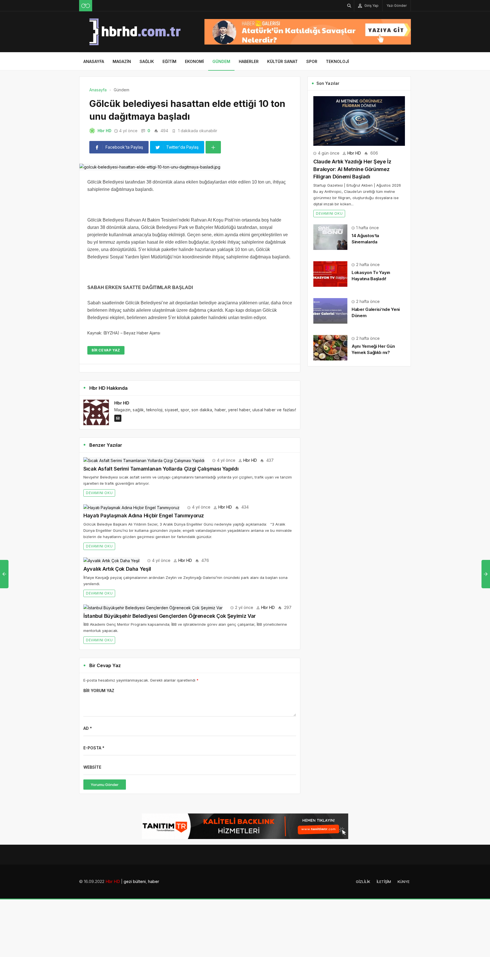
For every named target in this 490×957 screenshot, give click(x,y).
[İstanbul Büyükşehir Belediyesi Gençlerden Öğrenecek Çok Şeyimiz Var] (153, 607)
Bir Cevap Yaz (106, 350)
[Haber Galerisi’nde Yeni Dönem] (330, 310)
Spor (311, 61)
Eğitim (169, 61)
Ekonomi (194, 61)
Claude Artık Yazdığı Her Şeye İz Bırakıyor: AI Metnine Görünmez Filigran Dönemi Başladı (352, 169)
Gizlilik (363, 881)
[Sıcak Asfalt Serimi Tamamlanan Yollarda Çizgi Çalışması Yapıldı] (143, 460)
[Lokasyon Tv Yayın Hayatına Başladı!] (330, 273)
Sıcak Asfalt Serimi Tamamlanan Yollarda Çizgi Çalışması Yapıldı (160, 469)
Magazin (122, 61)
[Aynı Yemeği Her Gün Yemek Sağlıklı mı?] (330, 347)
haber (153, 881)
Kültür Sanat (282, 61)
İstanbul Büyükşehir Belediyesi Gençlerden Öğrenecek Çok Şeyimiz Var (169, 616)
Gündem (221, 61)
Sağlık (147, 61)
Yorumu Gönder (105, 784)
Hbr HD (104, 130)
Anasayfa (93, 61)
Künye (403, 881)
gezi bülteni (135, 881)
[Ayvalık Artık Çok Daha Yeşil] (111, 560)
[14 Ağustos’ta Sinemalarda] (330, 236)
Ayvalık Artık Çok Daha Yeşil (117, 569)
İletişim (384, 881)
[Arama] (349, 5)
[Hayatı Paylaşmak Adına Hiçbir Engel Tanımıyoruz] (131, 507)
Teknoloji (337, 61)
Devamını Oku (99, 493)
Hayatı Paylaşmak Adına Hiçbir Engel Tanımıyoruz (143, 515)
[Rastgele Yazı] (85, 5)
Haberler (249, 61)
